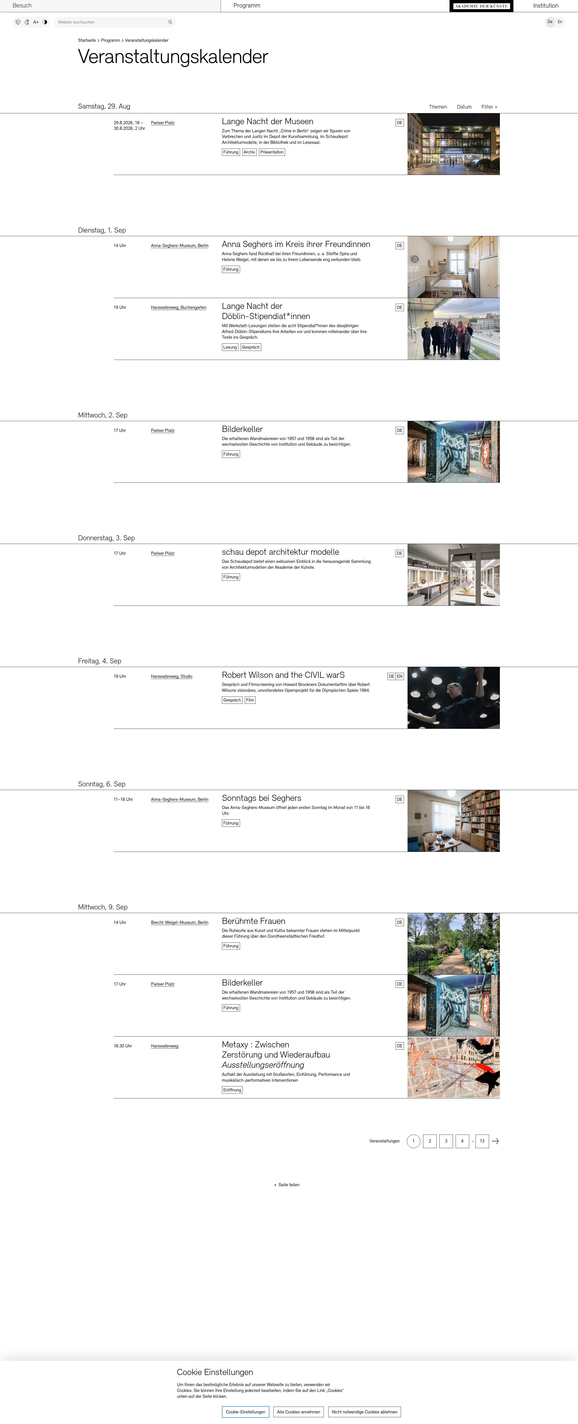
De (550, 22)
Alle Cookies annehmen (298, 1412)
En (560, 22)
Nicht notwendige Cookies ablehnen (364, 1412)
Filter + (490, 107)
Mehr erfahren (307, 144)
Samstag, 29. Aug (104, 106)
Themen (438, 107)
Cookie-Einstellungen (245, 1412)
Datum (464, 107)
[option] (413, 1141)
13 (482, 1141)
